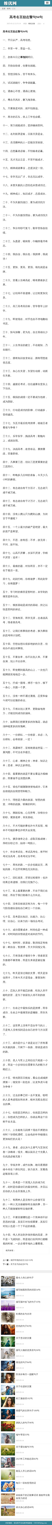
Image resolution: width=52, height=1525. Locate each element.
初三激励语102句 (24, 1398)
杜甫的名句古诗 (23, 1314)
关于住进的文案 (23, 1386)
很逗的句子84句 (23, 1362)
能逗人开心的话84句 (26, 1471)
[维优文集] (10, 5)
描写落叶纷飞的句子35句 (28, 1302)
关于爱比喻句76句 (25, 1447)
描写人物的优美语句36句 (28, 1350)
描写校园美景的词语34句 (28, 1289)
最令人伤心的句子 (25, 1277)
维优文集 (31, 24)
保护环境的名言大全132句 (22, 1260)
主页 (3, 9)
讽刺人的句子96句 (25, 1422)
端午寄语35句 (22, 1434)
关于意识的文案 (23, 1338)
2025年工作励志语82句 (27, 1459)
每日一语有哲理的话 (26, 1483)
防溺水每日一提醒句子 (27, 1374)
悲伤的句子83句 (23, 1326)
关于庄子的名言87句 (19, 1264)
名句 (8, 9)
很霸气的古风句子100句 (27, 1410)
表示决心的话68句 (25, 1507)
